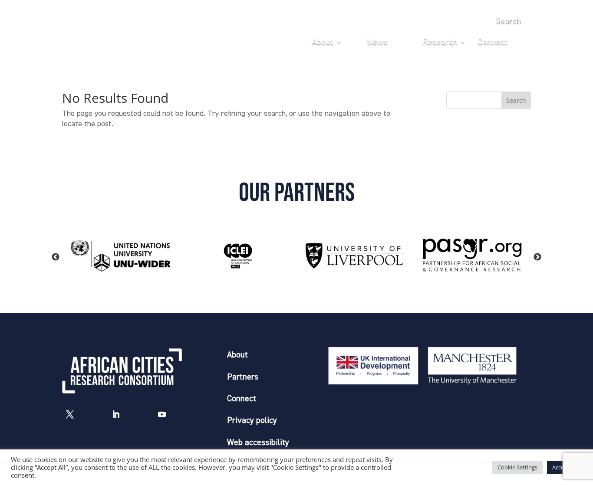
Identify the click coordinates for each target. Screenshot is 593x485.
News (377, 42)
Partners (242, 377)
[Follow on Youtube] (162, 414)
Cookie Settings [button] (517, 467)
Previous (55, 257)
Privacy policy (252, 420)
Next (537, 257)
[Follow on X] (70, 414)
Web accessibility (258, 443)
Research (439, 42)
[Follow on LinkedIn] (116, 414)
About (322, 42)
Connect (492, 42)
